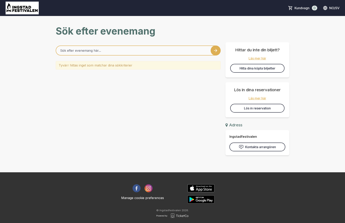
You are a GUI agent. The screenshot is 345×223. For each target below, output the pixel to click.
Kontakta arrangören (260, 147)
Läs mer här (257, 58)
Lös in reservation (257, 108)
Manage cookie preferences (142, 198)
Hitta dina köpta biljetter (257, 68)
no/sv (334, 8)
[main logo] (22, 8)
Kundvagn (305, 8)
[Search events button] (216, 51)
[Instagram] (149, 188)
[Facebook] (137, 188)
